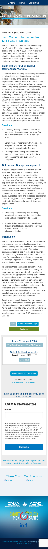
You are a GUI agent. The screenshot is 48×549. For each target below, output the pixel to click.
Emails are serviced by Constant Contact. (22, 438)
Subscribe (24, 446)
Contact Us (34, 3)
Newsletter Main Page (27, 323)
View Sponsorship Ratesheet (24, 373)
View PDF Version (33, 345)
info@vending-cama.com (36, 542)
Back (13, 323)
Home (22, 3)
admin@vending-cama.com (24, 382)
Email (8, 409)
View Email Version (15, 345)
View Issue (24, 360)
